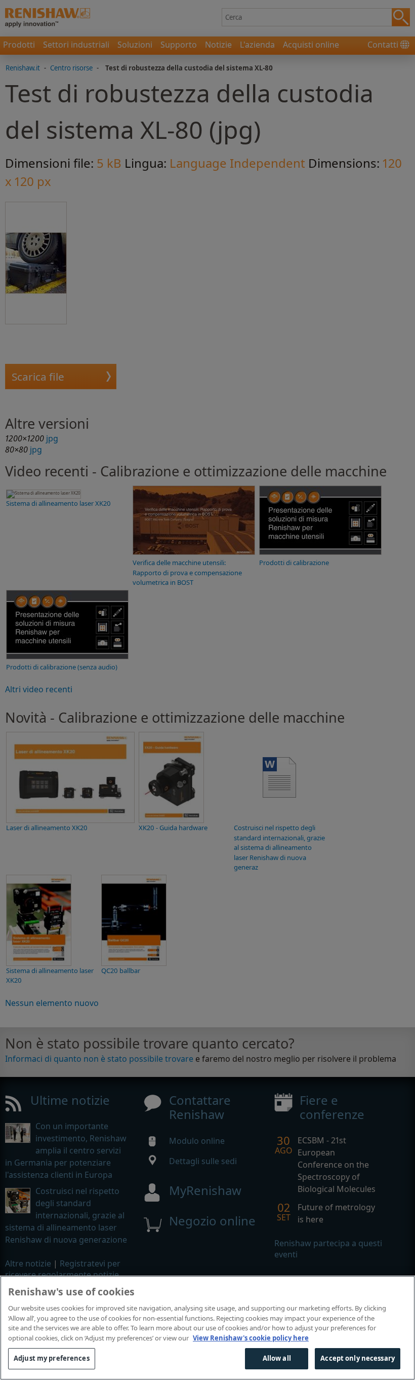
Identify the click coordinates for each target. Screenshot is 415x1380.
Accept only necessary (357, 1358)
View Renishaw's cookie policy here (251, 1337)
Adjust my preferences (52, 1358)
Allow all (277, 1358)
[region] (207, 1328)
